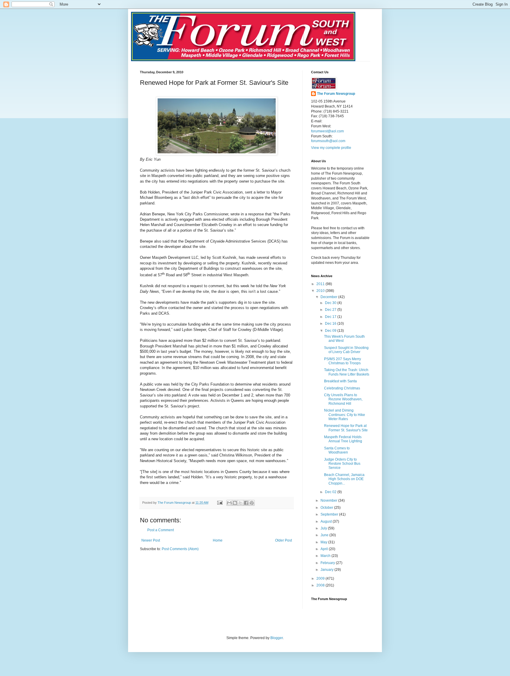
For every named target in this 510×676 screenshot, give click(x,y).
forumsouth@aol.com (328, 141)
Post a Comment (160, 530)
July (324, 528)
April (325, 549)
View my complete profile (331, 148)
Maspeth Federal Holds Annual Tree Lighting (343, 439)
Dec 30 (331, 303)
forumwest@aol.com (327, 131)
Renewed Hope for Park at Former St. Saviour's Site (346, 428)
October (327, 508)
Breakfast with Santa (340, 381)
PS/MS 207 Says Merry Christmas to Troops (342, 361)
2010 (321, 291)
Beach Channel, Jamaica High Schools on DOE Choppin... (344, 479)
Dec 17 (331, 317)
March (326, 556)
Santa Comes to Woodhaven (337, 450)
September (330, 514)
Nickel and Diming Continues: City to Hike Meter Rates (344, 414)
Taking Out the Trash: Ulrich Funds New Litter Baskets (346, 372)
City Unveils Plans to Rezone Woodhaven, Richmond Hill (343, 399)
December (329, 297)
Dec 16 (331, 323)
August (327, 521)
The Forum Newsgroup (336, 94)
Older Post (283, 540)
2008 (321, 585)
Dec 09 (331, 331)
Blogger (276, 638)
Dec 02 (331, 492)
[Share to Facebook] (246, 503)
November (329, 500)
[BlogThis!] (235, 503)
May (324, 542)
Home (218, 540)
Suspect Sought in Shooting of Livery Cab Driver (346, 350)
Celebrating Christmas (342, 388)
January (327, 570)
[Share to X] (240, 503)
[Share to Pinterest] (252, 503)
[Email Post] (219, 502)
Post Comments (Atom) (180, 549)
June (325, 535)
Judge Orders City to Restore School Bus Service (342, 463)
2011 (321, 284)
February (328, 563)
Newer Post (150, 540)
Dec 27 (331, 310)
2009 (321, 578)
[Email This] (229, 503)
